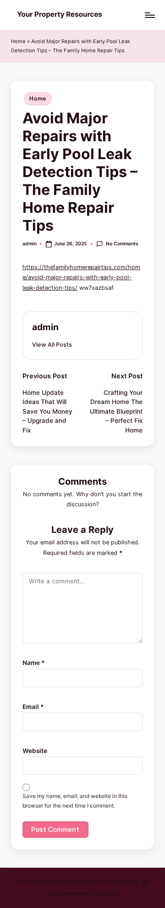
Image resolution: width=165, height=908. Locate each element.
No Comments (122, 244)
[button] (52, 344)
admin (45, 326)
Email (33, 706)
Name (33, 662)
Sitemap (106, 893)
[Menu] (149, 14)
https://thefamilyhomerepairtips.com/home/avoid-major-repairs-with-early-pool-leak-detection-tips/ (81, 277)
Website (34, 750)
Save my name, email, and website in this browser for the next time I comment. (74, 800)
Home (18, 41)
